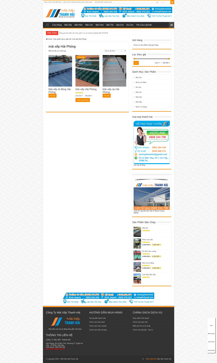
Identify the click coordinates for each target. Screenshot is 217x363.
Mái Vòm (100, 25)
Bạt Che (120, 25)
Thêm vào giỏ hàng (82, 100)
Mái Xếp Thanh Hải (164, 359)
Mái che (139, 92)
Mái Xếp (68, 25)
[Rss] (157, 2)
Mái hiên (139, 97)
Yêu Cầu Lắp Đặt (144, 25)
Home (50, 39)
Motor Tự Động (141, 107)
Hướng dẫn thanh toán (97, 318)
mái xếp (47, 24)
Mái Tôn (110, 25)
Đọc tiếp (52, 95)
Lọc (136, 63)
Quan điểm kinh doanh (141, 318)
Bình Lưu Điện (141, 82)
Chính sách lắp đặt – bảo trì (143, 330)
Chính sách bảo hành (97, 322)
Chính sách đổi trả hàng (98, 330)
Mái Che (89, 25)
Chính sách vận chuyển (97, 326)
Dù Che (129, 25)
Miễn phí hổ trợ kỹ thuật (141, 326)
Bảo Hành (211, 341)
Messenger (211, 333)
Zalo (211, 325)
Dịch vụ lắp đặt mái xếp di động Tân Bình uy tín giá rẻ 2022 (79, 33)
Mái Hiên (79, 25)
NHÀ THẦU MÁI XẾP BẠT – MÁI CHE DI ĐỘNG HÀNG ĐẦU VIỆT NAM (68, 2)
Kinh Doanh (211, 350)
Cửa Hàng (57, 25)
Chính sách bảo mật (140, 322)
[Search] (172, 2)
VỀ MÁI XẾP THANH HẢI (103, 2)
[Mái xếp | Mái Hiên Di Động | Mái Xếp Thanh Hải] (60, 13)
